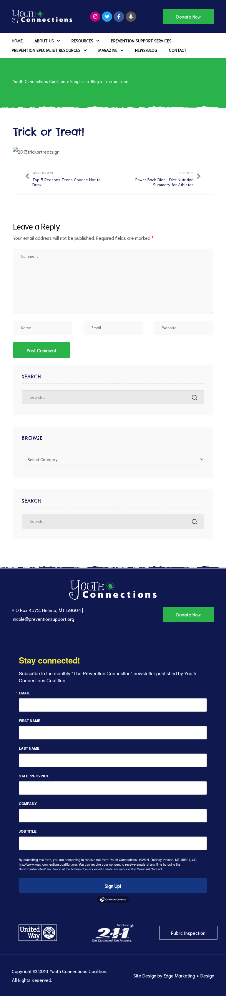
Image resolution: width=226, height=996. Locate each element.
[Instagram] (95, 16)
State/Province (34, 776)
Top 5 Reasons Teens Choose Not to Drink (63, 178)
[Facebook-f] (119, 16)
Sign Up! (113, 885)
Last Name (29, 748)
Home (17, 40)
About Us (44, 40)
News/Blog (146, 50)
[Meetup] (131, 16)
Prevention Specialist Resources (46, 50)
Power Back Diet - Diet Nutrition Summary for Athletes (163, 178)
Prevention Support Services (141, 40)
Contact (178, 50)
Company (28, 803)
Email (24, 693)
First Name (29, 720)
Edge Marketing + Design (189, 975)
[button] (188, 16)
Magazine (107, 50)
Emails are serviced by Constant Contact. (133, 869)
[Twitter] (107, 16)
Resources (82, 40)
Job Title (27, 831)
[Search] (194, 397)
